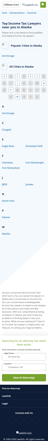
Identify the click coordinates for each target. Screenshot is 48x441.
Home (4, 12)
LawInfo (6, 396)
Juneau (29, 184)
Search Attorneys (24, 377)
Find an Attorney (11, 388)
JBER (4, 184)
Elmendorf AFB (34, 146)
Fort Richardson (11, 168)
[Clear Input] (42, 356)
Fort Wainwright (35, 162)
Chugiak (6, 129)
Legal (5, 403)
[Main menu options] (11, 5)
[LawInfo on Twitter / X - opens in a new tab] (20, 420)
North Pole (8, 200)
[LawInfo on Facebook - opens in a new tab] (12, 420)
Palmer (6, 217)
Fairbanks (7, 162)
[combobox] (24, 356)
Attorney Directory (17, 12)
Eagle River (8, 146)
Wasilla (6, 233)
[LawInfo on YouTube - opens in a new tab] (28, 420)
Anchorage (8, 55)
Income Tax (31, 12)
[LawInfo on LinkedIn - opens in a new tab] (36, 420)
